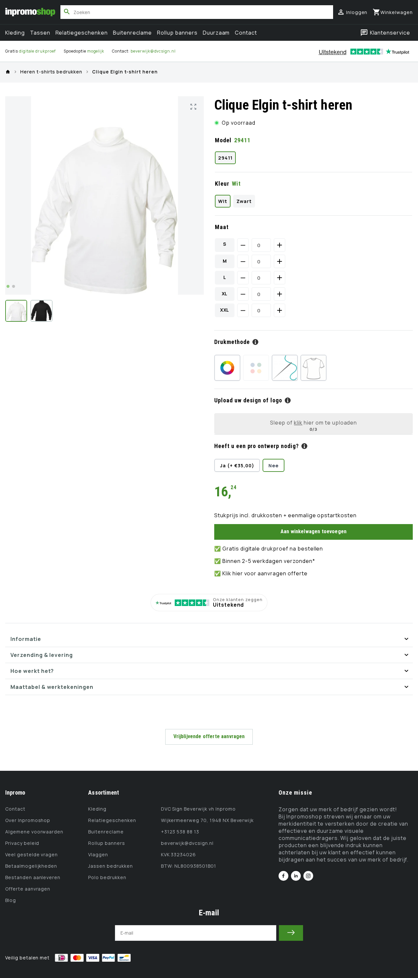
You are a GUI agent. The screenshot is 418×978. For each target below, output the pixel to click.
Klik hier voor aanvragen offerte (265, 573)
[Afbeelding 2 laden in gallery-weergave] (41, 311)
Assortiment (103, 792)
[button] (393, 12)
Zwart (244, 201)
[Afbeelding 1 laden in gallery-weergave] (16, 311)
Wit (222, 201)
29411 (225, 158)
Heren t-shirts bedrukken (51, 72)
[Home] (7, 71)
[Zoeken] (66, 11)
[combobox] (196, 12)
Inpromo (15, 792)
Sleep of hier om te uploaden (313, 422)
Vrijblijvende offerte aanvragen (209, 736)
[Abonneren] (291, 933)
